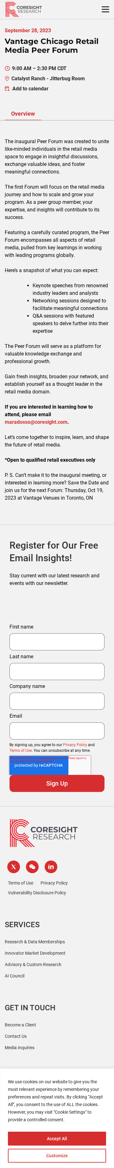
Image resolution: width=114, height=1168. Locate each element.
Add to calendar (30, 89)
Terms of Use (21, 750)
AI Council (14, 975)
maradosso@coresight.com (36, 422)
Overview (23, 113)
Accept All (57, 1138)
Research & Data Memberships (35, 941)
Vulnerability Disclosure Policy (37, 892)
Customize (57, 1155)
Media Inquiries (20, 1047)
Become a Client (20, 1024)
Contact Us (16, 1036)
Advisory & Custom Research (33, 964)
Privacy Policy (75, 745)
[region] (57, 1118)
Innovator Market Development (35, 953)
